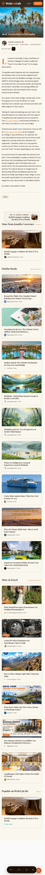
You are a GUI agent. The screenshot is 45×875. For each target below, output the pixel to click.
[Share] (33, 869)
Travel (8, 9)
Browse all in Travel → (35, 580)
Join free (38, 3)
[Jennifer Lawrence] (4, 43)
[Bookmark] (26, 869)
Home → (39, 791)
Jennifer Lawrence (14, 42)
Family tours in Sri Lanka (13, 132)
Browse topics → (36, 269)
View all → (38, 224)
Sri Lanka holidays (12, 121)
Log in (29, 3)
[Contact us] (38, 870)
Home (3, 9)
